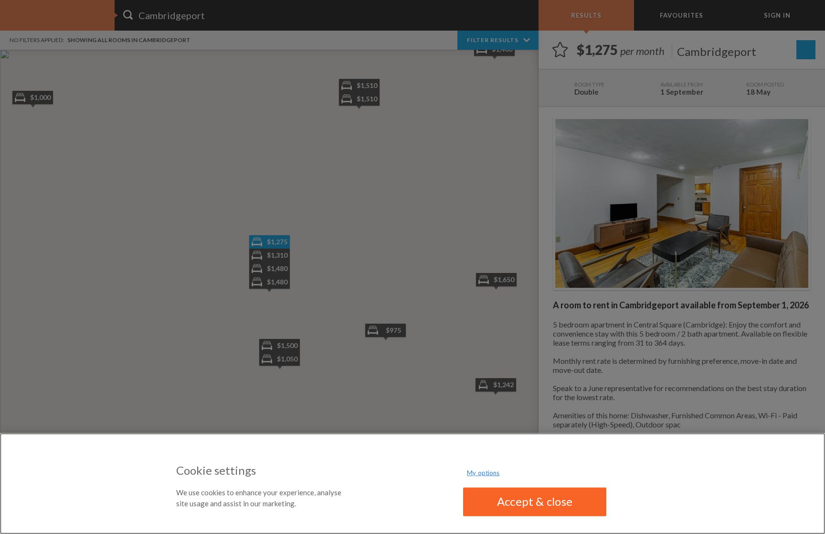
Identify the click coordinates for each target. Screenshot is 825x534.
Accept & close (534, 501)
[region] (412, 483)
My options (483, 473)
